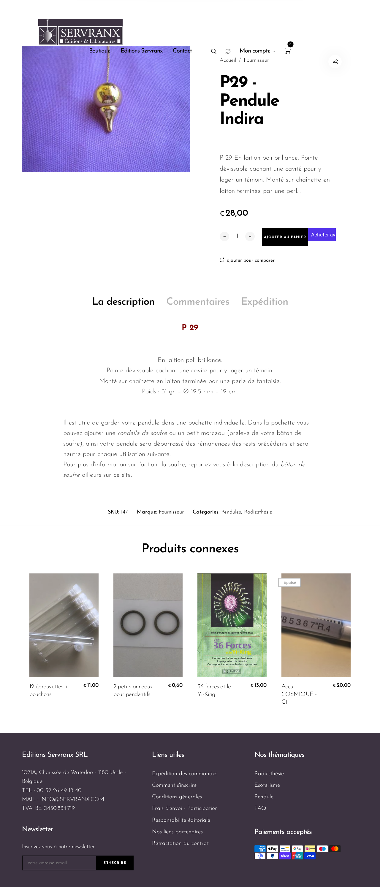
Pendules (231, 512)
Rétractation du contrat (180, 843)
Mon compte (255, 51)
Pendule (263, 797)
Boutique (99, 51)
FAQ (260, 808)
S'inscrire (115, 863)
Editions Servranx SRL (55, 755)
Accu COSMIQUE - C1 (299, 694)
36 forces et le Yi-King (214, 690)
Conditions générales (177, 797)
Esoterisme (267, 785)
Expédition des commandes (184, 774)
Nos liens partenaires (177, 832)
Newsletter (37, 829)
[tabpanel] (106, 109)
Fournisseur (171, 512)
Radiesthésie (258, 512)
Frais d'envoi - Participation (185, 808)
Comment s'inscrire (174, 785)
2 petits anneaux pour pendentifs (132, 690)
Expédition (264, 302)
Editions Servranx (141, 51)
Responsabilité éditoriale (181, 820)
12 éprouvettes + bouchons (48, 690)
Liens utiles (168, 755)
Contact (182, 51)
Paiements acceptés (283, 832)
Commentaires (197, 302)
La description (123, 302)
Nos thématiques (279, 755)
